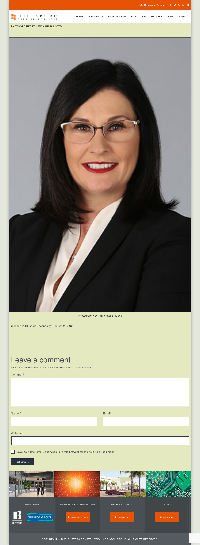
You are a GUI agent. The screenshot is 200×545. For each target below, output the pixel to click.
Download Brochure (155, 5)
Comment (18, 374)
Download (123, 517)
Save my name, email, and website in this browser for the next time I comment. (65, 452)
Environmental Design (123, 16)
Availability (95, 16)
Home (79, 16)
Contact (183, 16)
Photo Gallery (152, 16)
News (169, 16)
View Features (79, 517)
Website (16, 433)
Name (16, 413)
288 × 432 (67, 326)
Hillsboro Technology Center (43, 326)
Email (108, 413)
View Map (167, 517)
